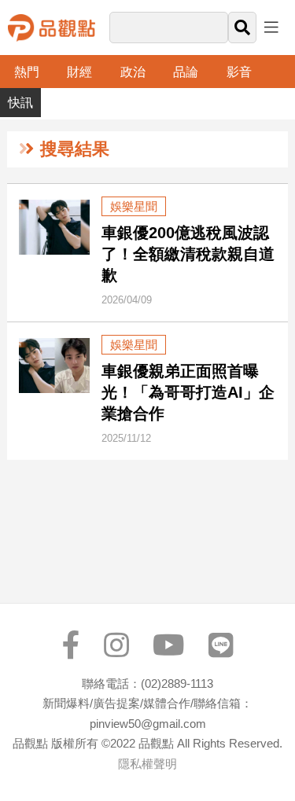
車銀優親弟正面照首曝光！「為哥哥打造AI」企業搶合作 (188, 392)
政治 (133, 72)
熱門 (26, 72)
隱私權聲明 (147, 763)
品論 (185, 72)
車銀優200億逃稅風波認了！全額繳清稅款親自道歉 (188, 254)
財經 (79, 72)
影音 (239, 72)
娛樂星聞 (133, 206)
